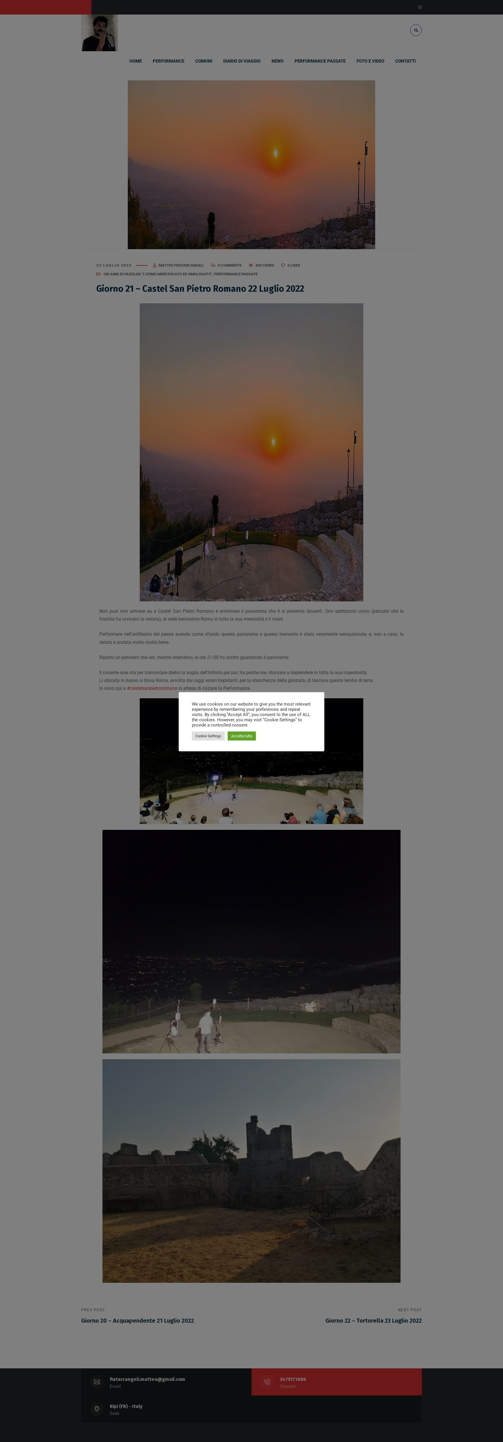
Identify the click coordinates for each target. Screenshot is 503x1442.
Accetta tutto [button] (241, 736)
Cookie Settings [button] (208, 736)
